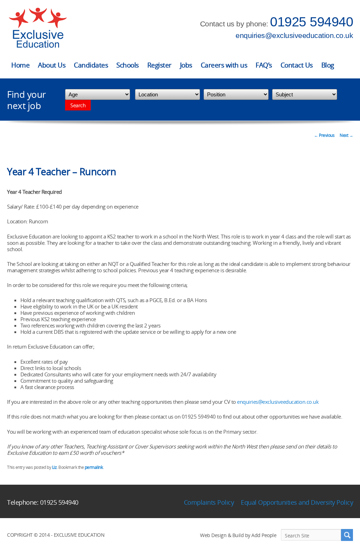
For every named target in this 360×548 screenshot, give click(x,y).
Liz (54, 467)
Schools (127, 65)
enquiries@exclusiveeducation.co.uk (294, 35)
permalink (94, 467)
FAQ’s (264, 65)
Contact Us (297, 65)
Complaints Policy (209, 502)
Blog (327, 65)
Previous (324, 135)
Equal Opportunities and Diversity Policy (297, 502)
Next (346, 135)
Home (20, 65)
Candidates (91, 65)
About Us (51, 65)
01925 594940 (311, 21)
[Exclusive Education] (37, 28)
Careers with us (224, 65)
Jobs (186, 65)
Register (159, 65)
